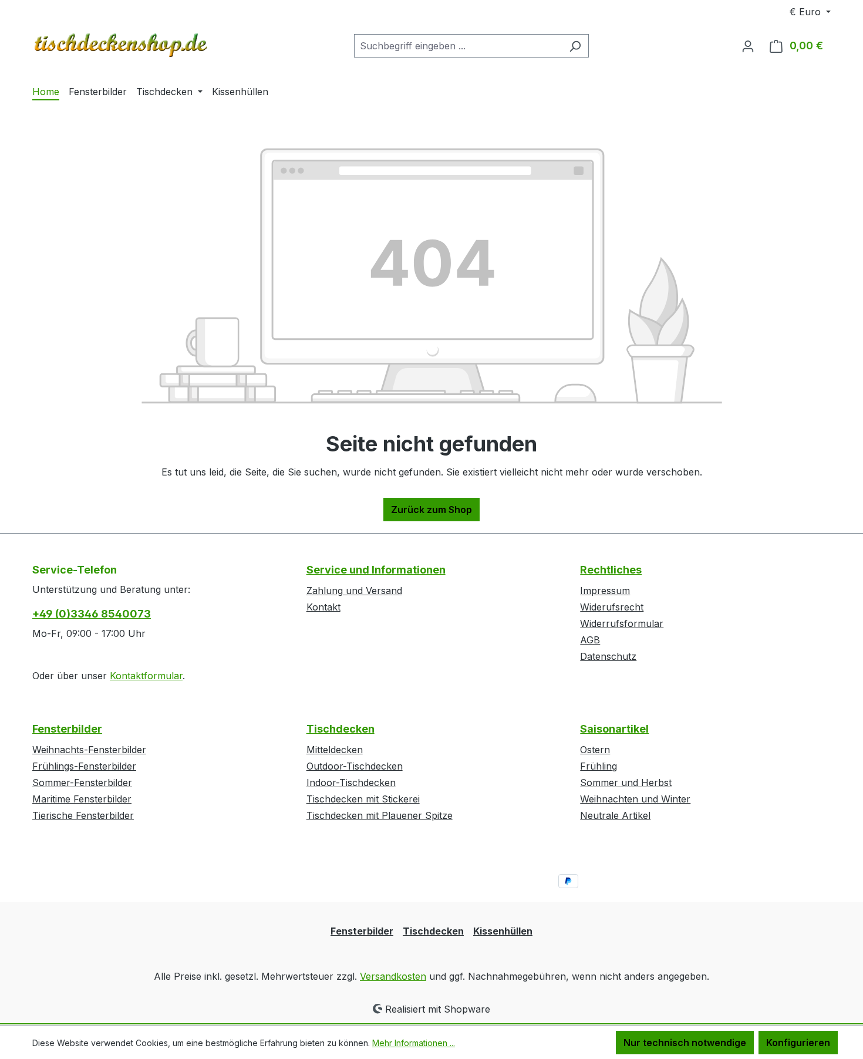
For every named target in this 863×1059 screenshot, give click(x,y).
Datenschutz (608, 656)
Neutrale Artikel (615, 815)
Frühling (598, 766)
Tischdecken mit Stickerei (363, 799)
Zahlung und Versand (354, 590)
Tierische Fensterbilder (83, 815)
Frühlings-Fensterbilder (84, 766)
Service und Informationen (376, 570)
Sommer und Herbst (626, 782)
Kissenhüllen (502, 931)
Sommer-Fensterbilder (82, 782)
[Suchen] (575, 46)
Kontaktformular (146, 676)
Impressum (605, 590)
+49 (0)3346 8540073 (91, 614)
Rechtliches (611, 570)
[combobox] (458, 46)
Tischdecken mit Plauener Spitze (379, 815)
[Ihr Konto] (748, 46)
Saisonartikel (614, 729)
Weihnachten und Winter (635, 799)
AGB (590, 640)
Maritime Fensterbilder (82, 799)
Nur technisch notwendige (684, 1042)
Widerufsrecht (611, 607)
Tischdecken (340, 729)
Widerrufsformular (621, 623)
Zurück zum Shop (431, 509)
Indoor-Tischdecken (351, 782)
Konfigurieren (798, 1042)
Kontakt (323, 607)
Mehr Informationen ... (413, 1043)
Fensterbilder (67, 729)
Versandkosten (393, 976)
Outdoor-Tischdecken (354, 766)
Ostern (595, 750)
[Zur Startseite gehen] (120, 43)
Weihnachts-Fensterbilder (89, 750)
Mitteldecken (334, 750)
